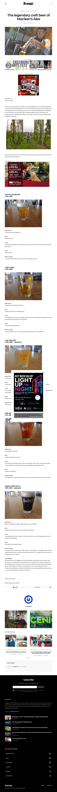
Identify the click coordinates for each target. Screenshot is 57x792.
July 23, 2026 (45, 655)
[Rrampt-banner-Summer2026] (28, 65)
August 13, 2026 (15, 740)
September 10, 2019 (37, 621)
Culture (37, 613)
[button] (27, 657)
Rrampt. (8, 785)
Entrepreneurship (9, 649)
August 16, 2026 (15, 735)
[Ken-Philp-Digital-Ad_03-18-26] (27, 174)
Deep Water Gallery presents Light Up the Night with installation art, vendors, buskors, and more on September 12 (28, 415)
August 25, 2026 (15, 723)
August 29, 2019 (12, 619)
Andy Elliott (28, 606)
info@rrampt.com (14, 711)
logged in (15, 666)
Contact (49, 785)
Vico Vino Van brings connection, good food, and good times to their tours (41, 652)
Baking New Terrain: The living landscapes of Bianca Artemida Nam (30, 716)
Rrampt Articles (43, 613)
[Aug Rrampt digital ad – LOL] (28, 84)
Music (16, 615)
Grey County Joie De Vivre (19, 738)
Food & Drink (34, 11)
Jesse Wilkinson (19, 619)
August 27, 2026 (15, 718)
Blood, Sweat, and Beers (25, 11)
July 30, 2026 (20, 654)
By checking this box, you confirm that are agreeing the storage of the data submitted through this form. (29, 691)
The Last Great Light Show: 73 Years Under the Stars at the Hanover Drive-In (32, 733)
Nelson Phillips (45, 621)
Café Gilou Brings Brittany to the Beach (16, 652)
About (43, 785)
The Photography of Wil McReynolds (22, 722)
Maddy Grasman (37, 655)
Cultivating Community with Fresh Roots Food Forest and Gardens (29, 727)
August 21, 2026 (15, 729)
